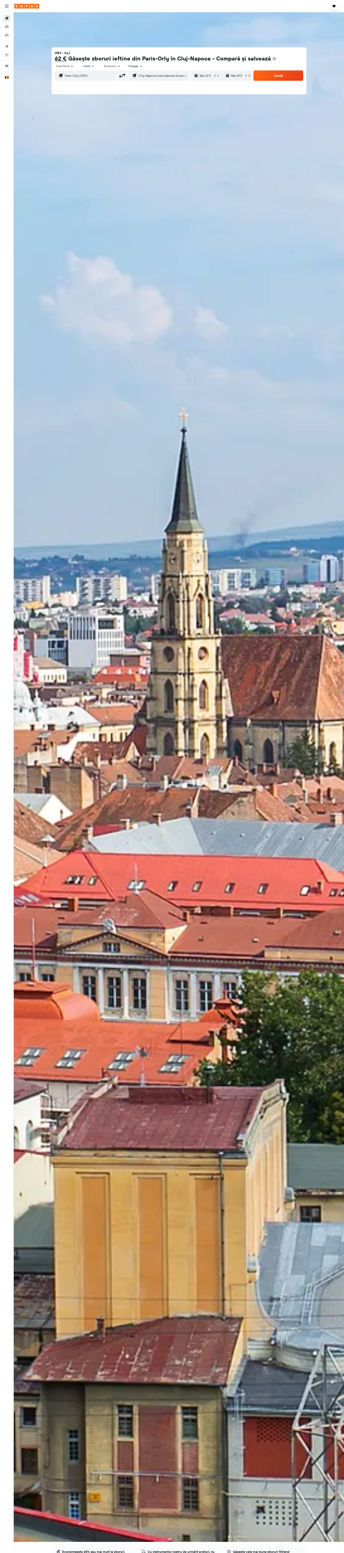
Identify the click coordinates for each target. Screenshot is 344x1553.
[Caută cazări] (7, 27)
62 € (61, 58)
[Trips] (7, 66)
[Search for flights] (7, 18)
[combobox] (65, 66)
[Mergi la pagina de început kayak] (26, 6)
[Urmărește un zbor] (7, 55)
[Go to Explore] (7, 46)
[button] (6, 6)
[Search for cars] (7, 35)
